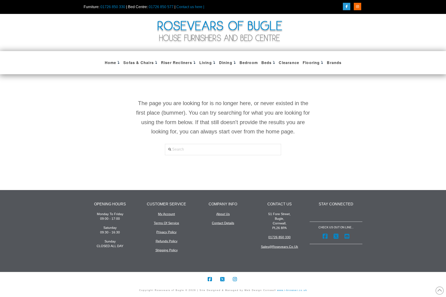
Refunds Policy (166, 241)
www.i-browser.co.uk (291, 290)
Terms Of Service (166, 223)
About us (223, 214)
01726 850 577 (161, 7)
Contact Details (223, 223)
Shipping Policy (166, 250)
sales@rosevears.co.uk (279, 247)
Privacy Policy (166, 232)
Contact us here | (190, 7)
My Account (166, 214)
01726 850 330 (112, 7)
